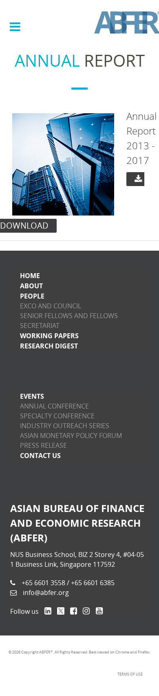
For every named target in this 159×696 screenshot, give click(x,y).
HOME (30, 275)
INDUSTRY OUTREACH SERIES (64, 426)
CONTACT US (40, 455)
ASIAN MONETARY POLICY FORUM (71, 436)
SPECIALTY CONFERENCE (57, 416)
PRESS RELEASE (43, 445)
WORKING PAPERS (49, 335)
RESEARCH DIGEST (49, 345)
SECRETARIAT (40, 326)
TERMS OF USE (130, 674)
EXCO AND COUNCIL (50, 306)
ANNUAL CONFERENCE (54, 406)
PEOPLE (32, 296)
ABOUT (31, 285)
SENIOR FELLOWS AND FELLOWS (69, 316)
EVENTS (32, 396)
